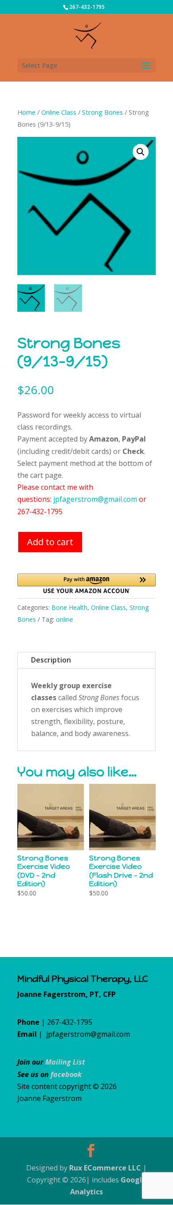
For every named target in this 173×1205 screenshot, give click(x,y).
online (64, 619)
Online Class (58, 112)
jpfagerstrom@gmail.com (95, 499)
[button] (141, 152)
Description (51, 660)
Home (26, 112)
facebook (66, 1074)
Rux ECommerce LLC (105, 1168)
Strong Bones (102, 112)
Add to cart (50, 542)
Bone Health (69, 607)
